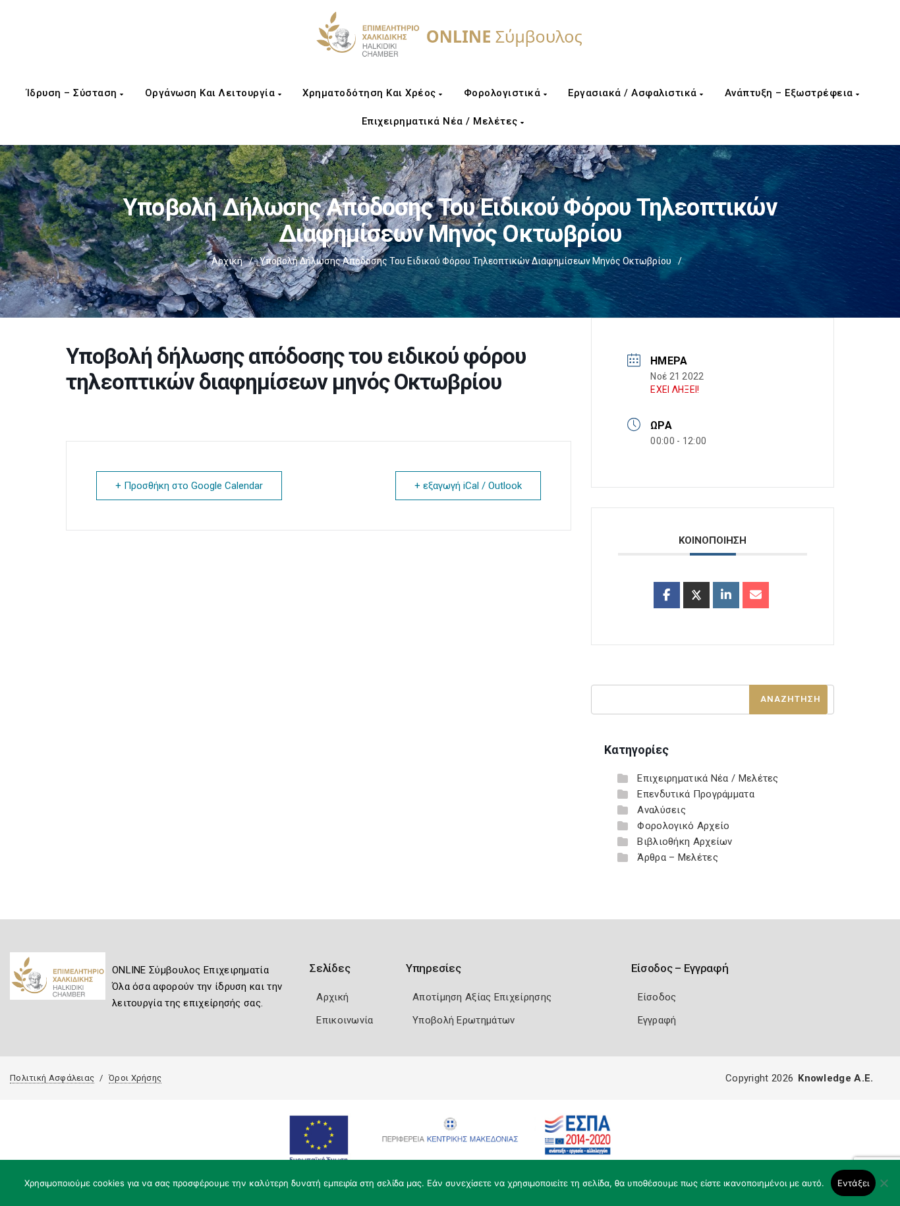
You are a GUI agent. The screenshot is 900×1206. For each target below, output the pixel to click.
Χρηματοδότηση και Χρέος (370, 93)
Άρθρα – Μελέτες (677, 857)
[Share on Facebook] (667, 595)
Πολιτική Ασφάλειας (52, 1078)
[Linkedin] (726, 595)
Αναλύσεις (661, 810)
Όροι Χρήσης (135, 1078)
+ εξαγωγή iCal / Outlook (468, 486)
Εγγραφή (657, 1020)
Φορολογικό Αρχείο (683, 826)
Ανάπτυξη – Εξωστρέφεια (791, 93)
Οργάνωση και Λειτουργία (211, 93)
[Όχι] (883, 1189)
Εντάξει (853, 1183)
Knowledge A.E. (835, 1078)
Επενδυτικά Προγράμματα (695, 794)
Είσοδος (657, 997)
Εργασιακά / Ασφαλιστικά (634, 93)
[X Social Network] (696, 595)
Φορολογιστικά (504, 93)
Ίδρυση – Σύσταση (73, 93)
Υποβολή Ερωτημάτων (463, 1020)
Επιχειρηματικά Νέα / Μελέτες (441, 121)
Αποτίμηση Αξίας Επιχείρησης (481, 997)
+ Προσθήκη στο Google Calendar (189, 486)
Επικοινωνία (344, 1020)
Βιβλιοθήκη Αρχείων (684, 841)
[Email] (756, 595)
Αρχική (226, 261)
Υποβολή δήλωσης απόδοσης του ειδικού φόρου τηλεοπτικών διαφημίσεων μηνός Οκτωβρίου (465, 261)
